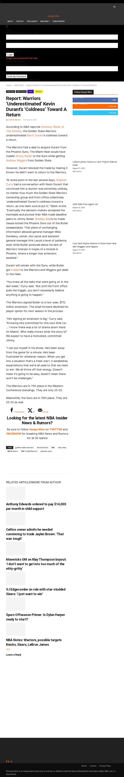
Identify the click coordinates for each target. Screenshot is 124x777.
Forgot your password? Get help (22, 58)
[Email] (50, 465)
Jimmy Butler (23, 156)
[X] (20, 465)
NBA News (19, 85)
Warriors (39, 91)
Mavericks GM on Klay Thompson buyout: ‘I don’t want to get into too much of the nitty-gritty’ (36, 564)
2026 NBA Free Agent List (85, 204)
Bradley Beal (43, 219)
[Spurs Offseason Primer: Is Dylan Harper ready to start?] (15, 604)
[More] (60, 465)
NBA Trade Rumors (29, 451)
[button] (114, 6)
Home (8, 85)
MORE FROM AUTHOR (46, 482)
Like (114, 100)
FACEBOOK (13, 433)
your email (11, 72)
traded (15, 269)
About (10, 21)
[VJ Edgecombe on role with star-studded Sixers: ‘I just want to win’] (15, 578)
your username (13, 41)
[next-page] (9, 649)
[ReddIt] (40, 465)
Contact (20, 21)
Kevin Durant (35, 135)
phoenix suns (46, 451)
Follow (112, 106)
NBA (53, 447)
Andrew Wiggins (16, 160)
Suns (30, 91)
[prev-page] (7, 649)
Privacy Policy (105, 766)
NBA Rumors (21, 91)
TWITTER (56, 429)
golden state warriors (24, 447)
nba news (62, 447)
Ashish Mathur (15, 120)
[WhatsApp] (30, 465)
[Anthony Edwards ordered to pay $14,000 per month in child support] (15, 493)
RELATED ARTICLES (19, 482)
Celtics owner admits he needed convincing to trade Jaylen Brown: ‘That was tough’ (35, 534)
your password (13, 51)
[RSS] (9, 761)
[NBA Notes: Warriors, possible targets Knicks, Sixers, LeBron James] (15, 629)
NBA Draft (45, 21)
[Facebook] (10, 465)
